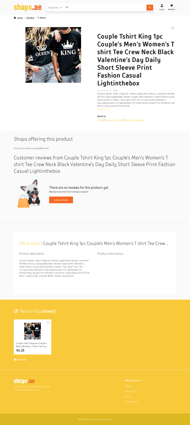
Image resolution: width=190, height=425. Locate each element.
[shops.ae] (28, 7)
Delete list (21, 359)
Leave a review (61, 200)
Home (20, 17)
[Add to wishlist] (173, 28)
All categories (131, 401)
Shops (128, 396)
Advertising (130, 391)
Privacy (128, 386)
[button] (53, 55)
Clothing (30, 17)
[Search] (149, 8)
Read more (102, 109)
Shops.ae (136, 380)
